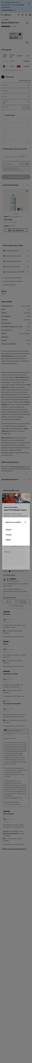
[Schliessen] (25, 522)
